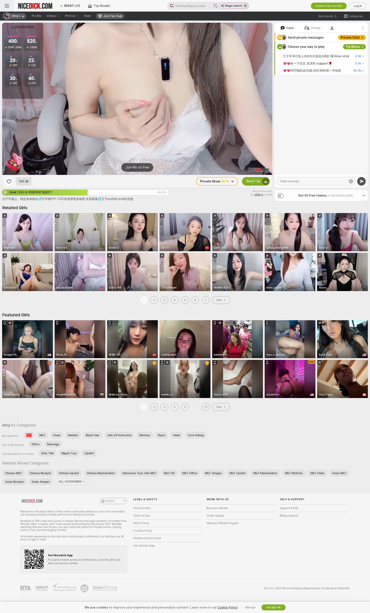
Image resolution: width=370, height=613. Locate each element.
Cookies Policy (142, 530)
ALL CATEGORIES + (71, 481)
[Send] (361, 181)
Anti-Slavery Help (144, 545)
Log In (358, 6)
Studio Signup (215, 515)
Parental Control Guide (147, 538)
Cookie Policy (227, 607)
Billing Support (289, 515)
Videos (53, 16)
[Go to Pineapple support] (84, 588)
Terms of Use (141, 515)
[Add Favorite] (9, 181)
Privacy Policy (142, 508)
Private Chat (350, 37)
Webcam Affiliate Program (223, 523)
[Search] (216, 6)
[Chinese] (29, 435)
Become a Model (217, 508)
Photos (72, 16)
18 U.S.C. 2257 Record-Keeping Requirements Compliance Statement (306, 588)
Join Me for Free (137, 167)
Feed (87, 16)
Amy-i (7, 425)
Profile (36, 16)
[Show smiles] (351, 181)
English (110, 500)
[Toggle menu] (7, 6)
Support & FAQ (289, 508)
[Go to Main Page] (35, 6)
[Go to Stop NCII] (105, 588)
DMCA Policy (141, 523)
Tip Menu (353, 46)
